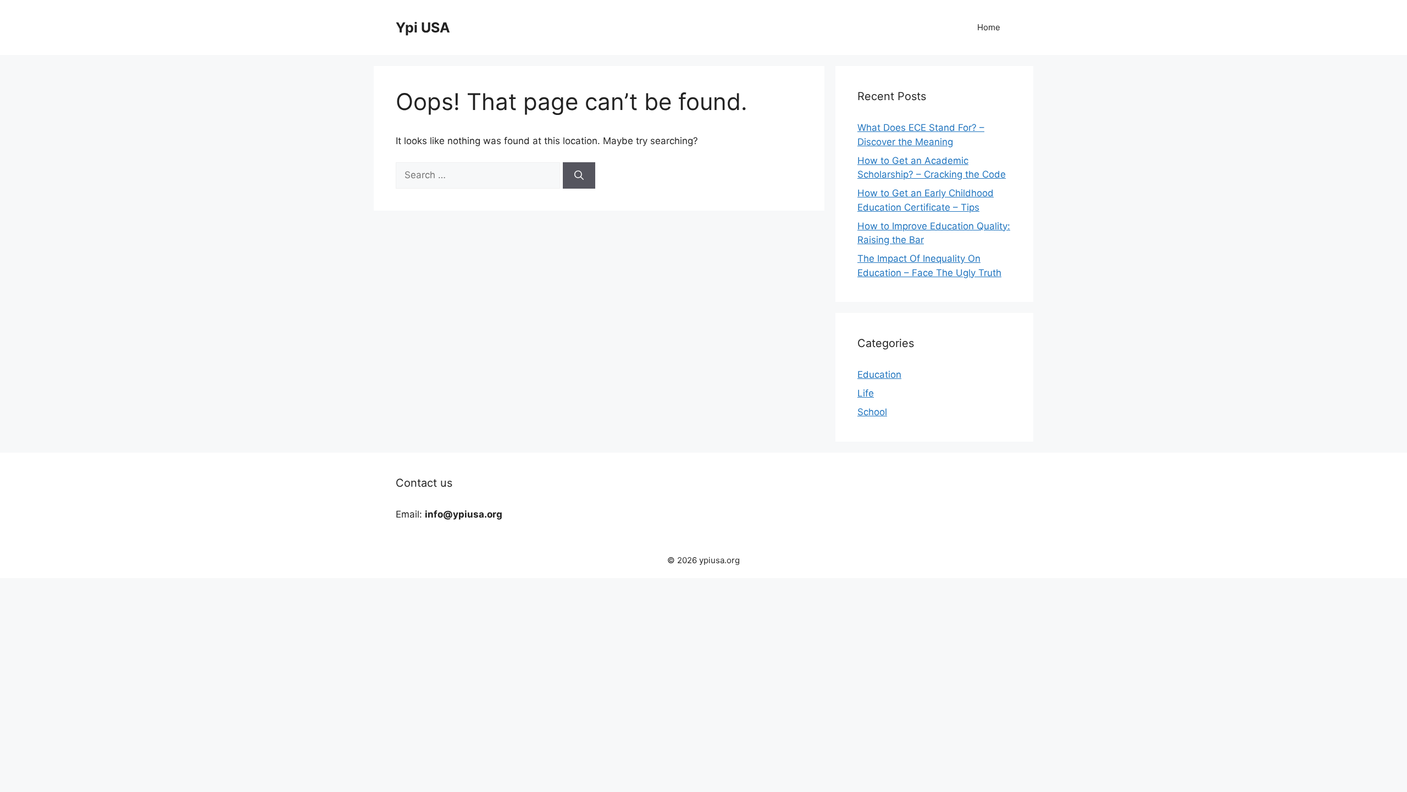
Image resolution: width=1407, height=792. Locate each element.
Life (865, 393)
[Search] (579, 175)
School (872, 411)
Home (988, 27)
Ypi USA (423, 27)
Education (879, 374)
